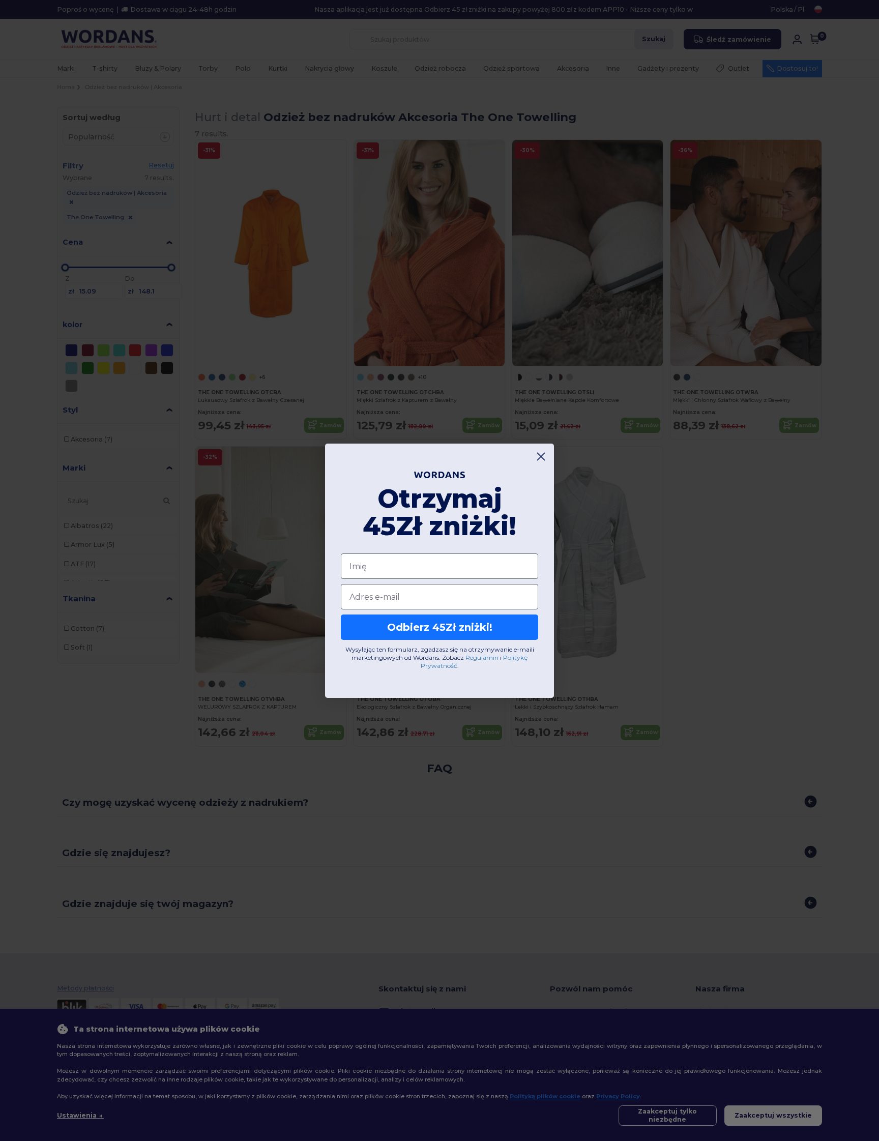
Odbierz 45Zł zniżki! (439, 627)
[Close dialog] (541, 456)
